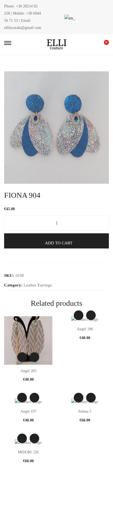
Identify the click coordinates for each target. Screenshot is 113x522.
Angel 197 (28, 411)
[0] (102, 44)
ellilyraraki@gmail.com (22, 28)
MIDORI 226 (28, 452)
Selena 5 (84, 411)
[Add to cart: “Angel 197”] (34, 397)
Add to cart (58, 243)
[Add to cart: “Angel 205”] (34, 357)
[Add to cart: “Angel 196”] (91, 315)
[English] (69, 18)
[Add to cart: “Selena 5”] (91, 397)
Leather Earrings (38, 285)
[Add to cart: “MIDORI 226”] (34, 438)
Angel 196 (85, 329)
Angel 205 (28, 371)
